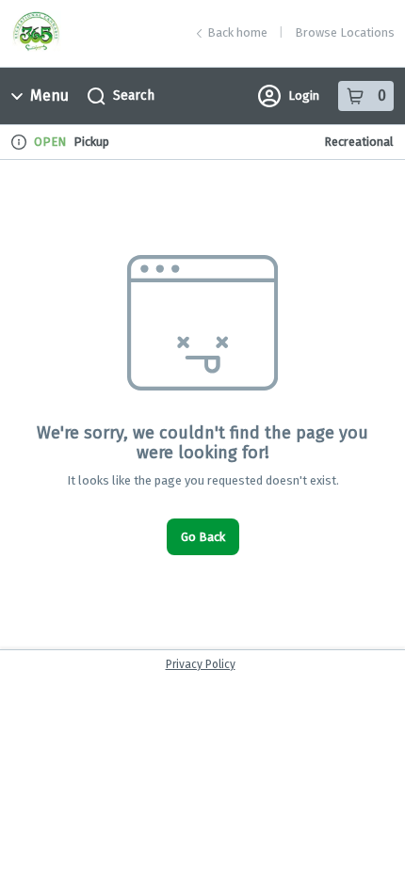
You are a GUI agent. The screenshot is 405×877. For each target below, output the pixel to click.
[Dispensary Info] (18, 142)
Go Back (203, 537)
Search (133, 96)
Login (303, 95)
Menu (49, 95)
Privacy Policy (200, 664)
